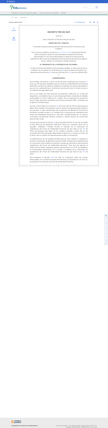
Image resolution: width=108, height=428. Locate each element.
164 (50, 72)
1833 (52, 157)
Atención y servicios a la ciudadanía (49, 13)
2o (87, 82)
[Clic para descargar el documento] (97, 22)
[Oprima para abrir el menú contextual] (12, 17)
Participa (63, 13)
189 (63, 70)
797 (84, 129)
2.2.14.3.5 (61, 52)
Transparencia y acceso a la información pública (24, 13)
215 (70, 72)
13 (49, 82)
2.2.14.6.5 (68, 52)
